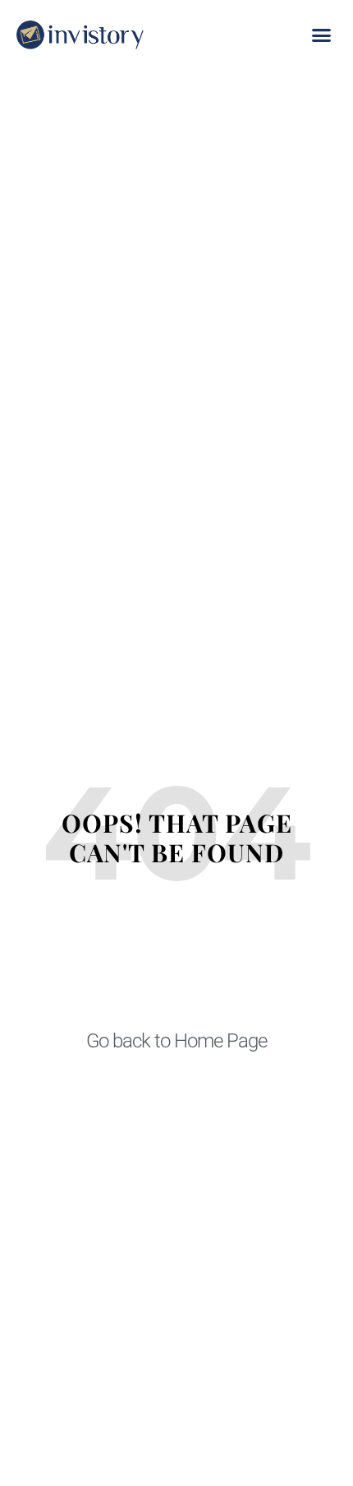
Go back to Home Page (176, 1040)
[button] (321, 35)
